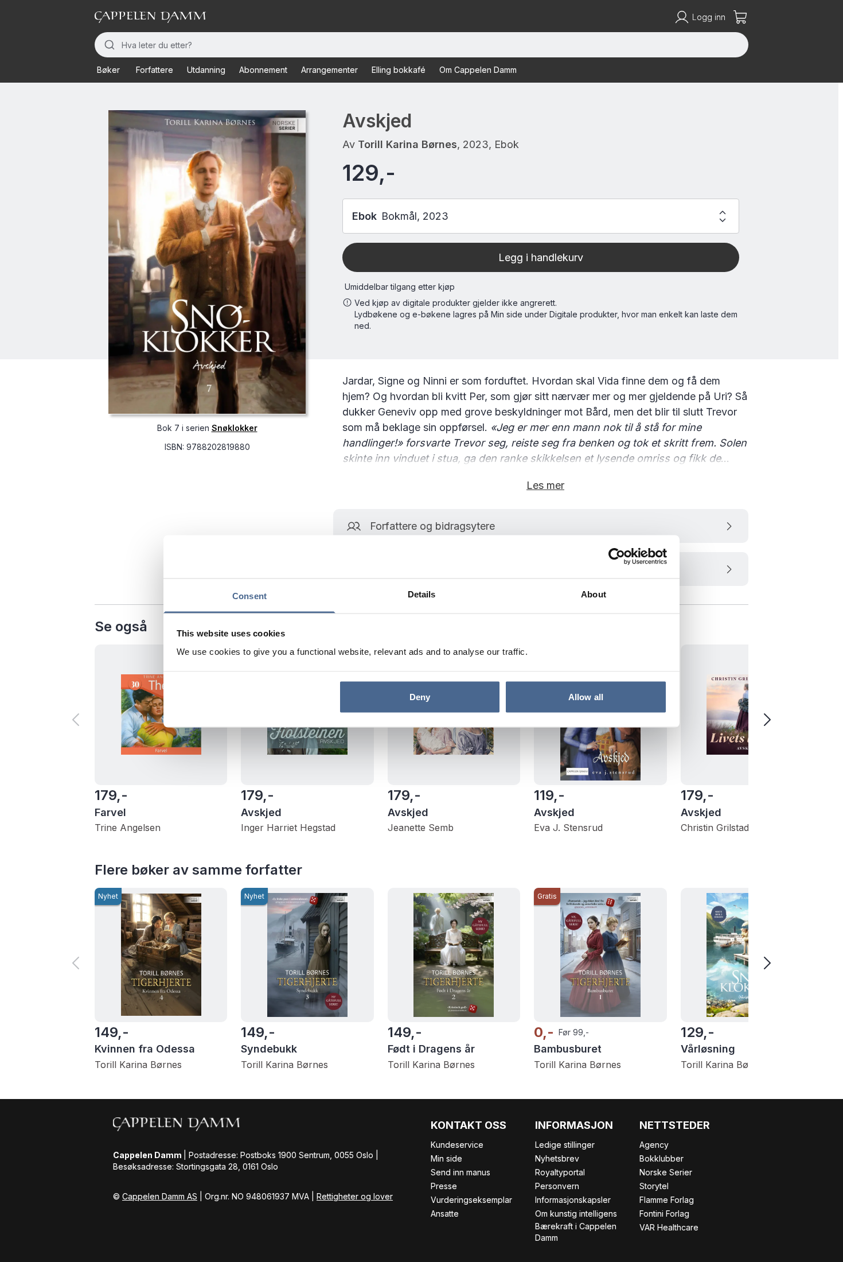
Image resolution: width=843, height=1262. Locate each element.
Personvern (557, 1186)
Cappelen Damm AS (159, 1196)
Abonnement (263, 70)
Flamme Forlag (666, 1200)
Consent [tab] (249, 595)
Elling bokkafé (399, 70)
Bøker (108, 70)
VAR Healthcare (668, 1227)
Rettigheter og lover (355, 1196)
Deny (419, 697)
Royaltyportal (560, 1172)
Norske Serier (665, 1172)
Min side (446, 1158)
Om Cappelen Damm (478, 70)
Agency (654, 1145)
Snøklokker (234, 427)
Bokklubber (661, 1158)
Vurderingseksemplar (471, 1200)
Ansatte (445, 1213)
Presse (444, 1186)
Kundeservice (457, 1145)
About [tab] (593, 594)
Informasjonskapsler (573, 1200)
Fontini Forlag (664, 1213)
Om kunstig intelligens (576, 1213)
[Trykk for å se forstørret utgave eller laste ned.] (207, 262)
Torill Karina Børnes (407, 144)
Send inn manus (460, 1172)
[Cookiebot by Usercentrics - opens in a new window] (617, 556)
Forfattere (154, 70)
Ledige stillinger (565, 1145)
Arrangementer (329, 70)
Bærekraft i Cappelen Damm (575, 1231)
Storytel (654, 1186)
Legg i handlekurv (540, 257)
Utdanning (206, 70)
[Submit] (108, 44)
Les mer (545, 485)
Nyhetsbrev (557, 1158)
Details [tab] (422, 594)
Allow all (585, 697)
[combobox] (421, 44)
